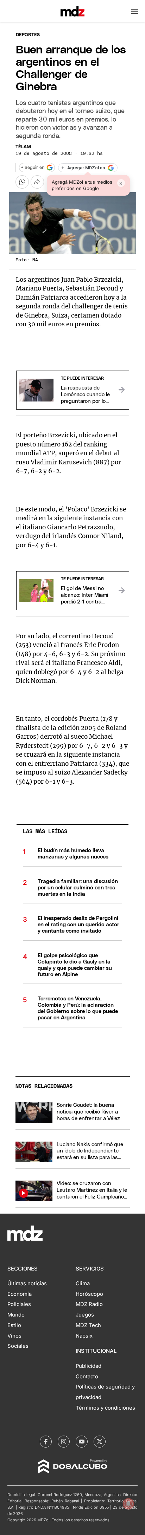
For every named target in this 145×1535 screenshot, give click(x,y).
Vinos (14, 1336)
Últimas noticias (27, 1283)
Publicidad (88, 1366)
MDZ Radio (89, 1304)
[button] (134, 11)
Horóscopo (89, 1294)
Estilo (14, 1325)
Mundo (16, 1315)
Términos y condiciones (105, 1408)
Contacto (87, 1376)
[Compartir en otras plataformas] (37, 182)
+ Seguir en (32, 167)
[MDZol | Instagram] (63, 1441)
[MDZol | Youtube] (81, 1441)
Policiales (19, 1304)
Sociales (18, 1346)
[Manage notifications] (128, 1503)
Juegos (85, 1315)
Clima (83, 1283)
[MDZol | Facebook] (45, 1441)
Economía (19, 1294)
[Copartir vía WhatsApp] (22, 182)
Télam (23, 147)
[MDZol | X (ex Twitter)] (99, 1441)
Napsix (84, 1336)
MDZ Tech (88, 1325)
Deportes (28, 35)
